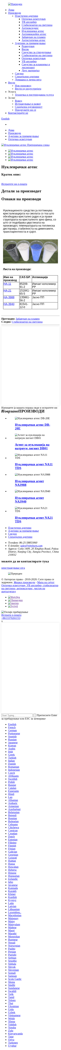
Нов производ (23, 85)
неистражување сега (13, 567)
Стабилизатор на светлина (37, 25)
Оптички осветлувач (34, 19)
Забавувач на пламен (34, 37)
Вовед (18, 100)
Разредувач (28, 46)
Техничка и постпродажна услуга (34, 94)
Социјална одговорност (28, 106)
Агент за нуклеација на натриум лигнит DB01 (32, 446)
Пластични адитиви (26, 15)
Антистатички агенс (33, 40)
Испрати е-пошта (11, 615)
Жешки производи (24, 582)
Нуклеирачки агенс (33, 31)
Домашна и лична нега (28, 79)
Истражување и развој (28, 103)
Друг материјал (30, 70)
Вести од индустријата (28, 88)
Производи (14, 12)
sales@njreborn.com (31, 545)
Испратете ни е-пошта (14, 184)
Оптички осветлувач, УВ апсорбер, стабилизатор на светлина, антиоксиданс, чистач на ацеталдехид (29, 588)
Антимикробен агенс (34, 34)
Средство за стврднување (36, 52)
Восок (25, 49)
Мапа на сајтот (45, 582)
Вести (11, 82)
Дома (11, 9)
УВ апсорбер (29, 22)
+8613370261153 (10, 618)
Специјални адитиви (27, 76)
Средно (19, 73)
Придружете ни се (25, 109)
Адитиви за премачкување (30, 43)
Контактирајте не (18, 113)
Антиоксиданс (30, 28)
